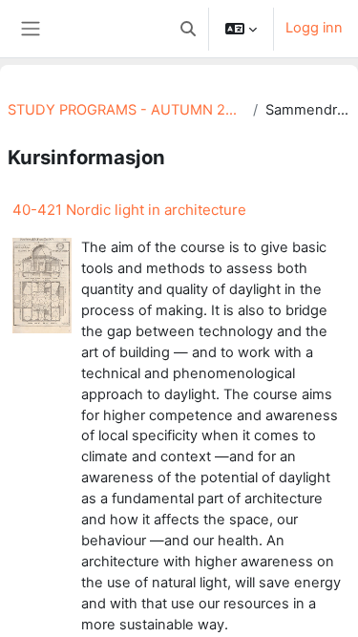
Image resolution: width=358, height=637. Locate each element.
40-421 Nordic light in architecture (129, 210)
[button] (188, 28)
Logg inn (314, 27)
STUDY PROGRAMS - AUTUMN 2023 (126, 109)
